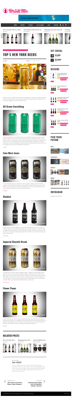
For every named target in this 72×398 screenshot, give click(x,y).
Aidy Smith (5, 341)
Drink (62, 77)
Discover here (6, 282)
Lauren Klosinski (68, 31)
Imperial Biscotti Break (18, 279)
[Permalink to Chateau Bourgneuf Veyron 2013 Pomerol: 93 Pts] (53, 99)
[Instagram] (60, 25)
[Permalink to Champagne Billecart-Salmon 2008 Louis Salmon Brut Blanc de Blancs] (62, 182)
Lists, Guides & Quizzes (13, 49)
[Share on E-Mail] (39, 61)
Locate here (5, 235)
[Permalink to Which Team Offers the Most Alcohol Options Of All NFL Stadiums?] (66, 151)
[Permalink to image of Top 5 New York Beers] (24, 76)
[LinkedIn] (63, 25)
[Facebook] (57, 25)
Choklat (4, 227)
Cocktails (54, 157)
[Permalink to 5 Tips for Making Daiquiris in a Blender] (66, 161)
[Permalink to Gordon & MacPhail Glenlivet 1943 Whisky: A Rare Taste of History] (39, 348)
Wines (52, 81)
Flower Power (17, 319)
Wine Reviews (63, 79)
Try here (5, 147)
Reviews (65, 77)
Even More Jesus (11, 183)
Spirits (53, 168)
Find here (5, 190)
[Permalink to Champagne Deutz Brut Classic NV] (33, 38)
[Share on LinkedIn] (36, 61)
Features (5, 49)
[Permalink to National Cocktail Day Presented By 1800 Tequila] (55, 161)
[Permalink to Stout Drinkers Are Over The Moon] (62, 151)
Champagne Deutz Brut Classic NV (33, 30)
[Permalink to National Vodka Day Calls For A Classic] (62, 161)
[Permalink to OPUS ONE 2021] (55, 182)
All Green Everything (7, 137)
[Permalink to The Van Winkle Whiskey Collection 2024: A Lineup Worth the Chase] (62, 172)
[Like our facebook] (52, 60)
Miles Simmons (6, 31)
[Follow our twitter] (52, 55)
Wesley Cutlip (26, 31)
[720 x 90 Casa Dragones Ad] (43, 18)
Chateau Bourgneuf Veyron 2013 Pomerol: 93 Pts (63, 98)
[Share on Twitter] (34, 61)
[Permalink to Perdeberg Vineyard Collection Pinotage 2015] (53, 38)
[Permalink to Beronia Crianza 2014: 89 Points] (53, 122)
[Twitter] (65, 25)
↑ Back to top (66, 393)
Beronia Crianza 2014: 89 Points (62, 120)
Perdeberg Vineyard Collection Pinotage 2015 (56, 30)
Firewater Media (26, 393)
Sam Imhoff (5, 61)
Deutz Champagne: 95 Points (62, 86)
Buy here (5, 326)
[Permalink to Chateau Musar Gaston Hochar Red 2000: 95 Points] (12, 38)
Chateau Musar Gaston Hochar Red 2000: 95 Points (16, 30)
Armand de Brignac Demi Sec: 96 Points (62, 109)
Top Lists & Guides (23, 49)
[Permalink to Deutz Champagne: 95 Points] (53, 88)
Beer (52, 146)
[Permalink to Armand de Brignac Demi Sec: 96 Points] (53, 111)
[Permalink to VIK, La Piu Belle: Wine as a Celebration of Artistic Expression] (9, 348)
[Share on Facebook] (31, 61)
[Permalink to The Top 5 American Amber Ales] (55, 151)
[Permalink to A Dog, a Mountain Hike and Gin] (66, 172)
